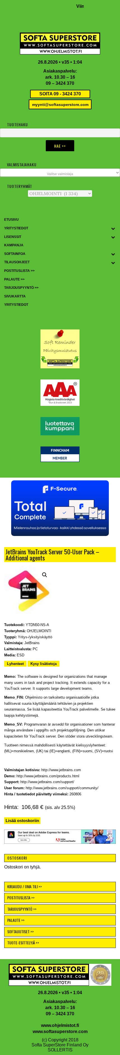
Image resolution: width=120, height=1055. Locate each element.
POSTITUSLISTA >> (21, 897)
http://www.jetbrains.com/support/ (47, 782)
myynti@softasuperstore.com (60, 104)
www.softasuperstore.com (60, 1031)
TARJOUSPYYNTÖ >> (22, 909)
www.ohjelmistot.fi (60, 1025)
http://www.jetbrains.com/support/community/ (62, 788)
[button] (45, 575)
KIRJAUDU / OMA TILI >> (24, 886)
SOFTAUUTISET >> (20, 931)
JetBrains (32, 643)
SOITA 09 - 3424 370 (60, 93)
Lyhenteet (15, 664)
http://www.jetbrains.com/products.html (47, 776)
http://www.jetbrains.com (61, 770)
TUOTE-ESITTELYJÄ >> (23, 942)
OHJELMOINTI (39, 631)
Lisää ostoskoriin (22, 820)
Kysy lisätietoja (43, 664)
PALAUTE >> (16, 920)
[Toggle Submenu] (113, 228)
